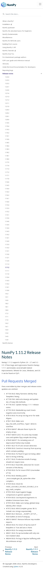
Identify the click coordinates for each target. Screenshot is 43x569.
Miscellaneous (7, 37)
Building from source (10, 44)
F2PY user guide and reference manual (16, 60)
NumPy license (8, 343)
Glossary (6, 64)
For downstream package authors (14, 57)
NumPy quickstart (9, 28)
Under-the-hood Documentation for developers (19, 67)
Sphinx (16, 566)
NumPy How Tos (8, 54)
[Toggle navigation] (40, 4)
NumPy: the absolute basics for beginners (17, 31)
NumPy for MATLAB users (12, 41)
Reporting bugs (8, 70)
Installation (6, 24)
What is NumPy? (8, 21)
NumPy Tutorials (8, 51)
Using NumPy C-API (9, 47)
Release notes (8, 74)
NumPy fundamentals (10, 34)
